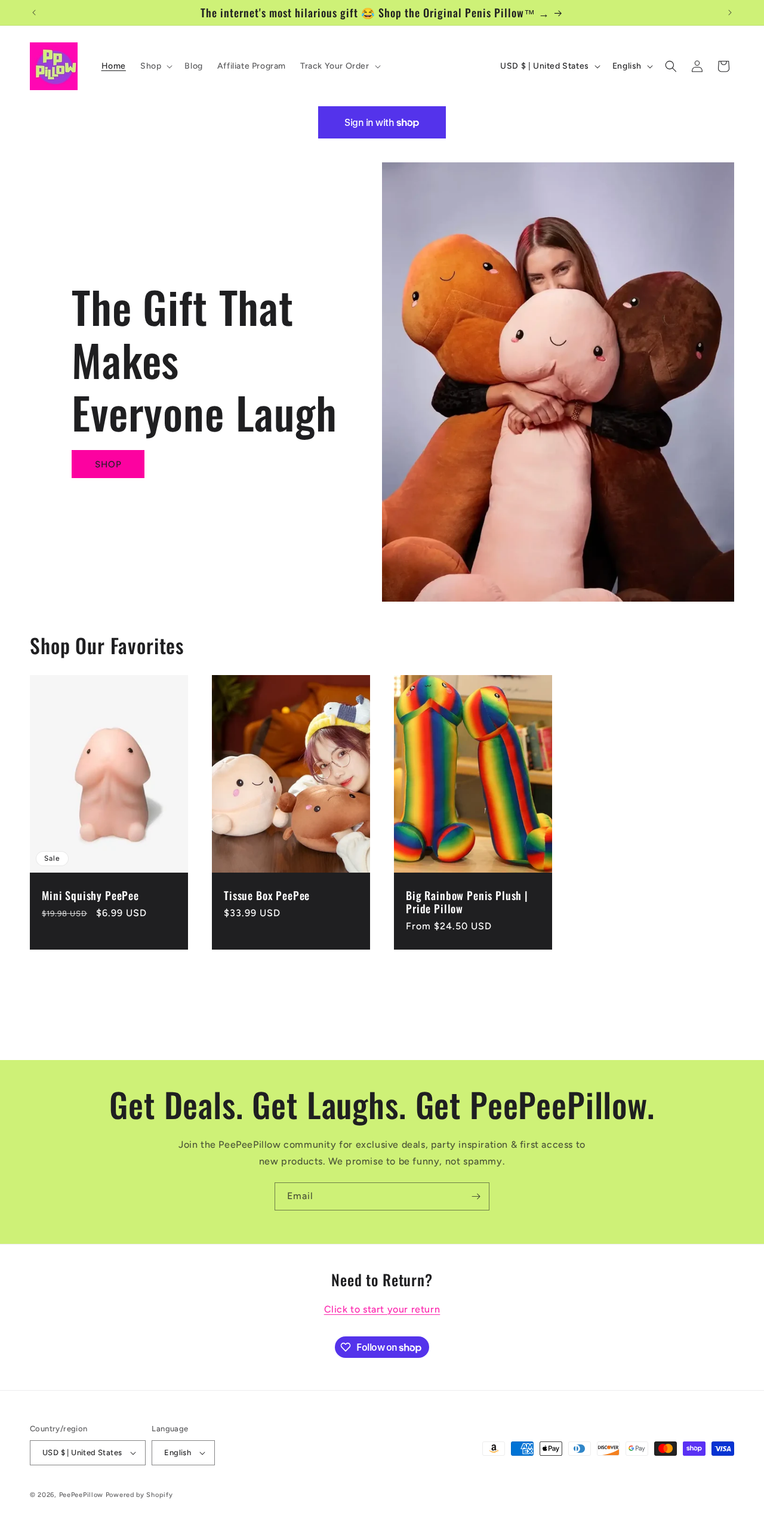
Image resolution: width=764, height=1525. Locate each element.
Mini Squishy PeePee (90, 895)
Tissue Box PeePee (267, 895)
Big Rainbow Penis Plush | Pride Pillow (467, 902)
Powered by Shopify (139, 1495)
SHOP (108, 464)
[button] (155, 66)
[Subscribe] (476, 1196)
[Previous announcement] (34, 12)
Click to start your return (382, 1309)
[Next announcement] (730, 12)
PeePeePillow (81, 1495)
